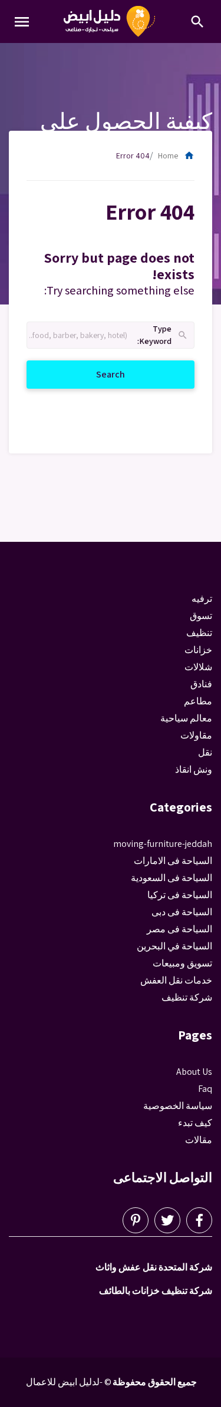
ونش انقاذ (193, 769)
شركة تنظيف (186, 997)
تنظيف (199, 633)
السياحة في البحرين (174, 946)
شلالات (198, 667)
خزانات (198, 650)
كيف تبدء (195, 1123)
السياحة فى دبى (181, 912)
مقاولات (196, 735)
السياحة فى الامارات (173, 861)
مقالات (198, 1140)
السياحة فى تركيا (179, 895)
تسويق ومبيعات (182, 963)
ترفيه (202, 598)
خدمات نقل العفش (176, 980)
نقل (205, 752)
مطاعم (198, 701)
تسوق (201, 616)
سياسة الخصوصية (177, 1106)
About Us (194, 1071)
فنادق (201, 684)
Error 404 (133, 155)
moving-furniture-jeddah (162, 843)
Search (96, 374)
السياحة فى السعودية (171, 878)
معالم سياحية (186, 718)
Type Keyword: (163, 335)
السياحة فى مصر (179, 929)
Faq (205, 1088)
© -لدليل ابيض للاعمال (68, 1382)
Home (176, 155)
